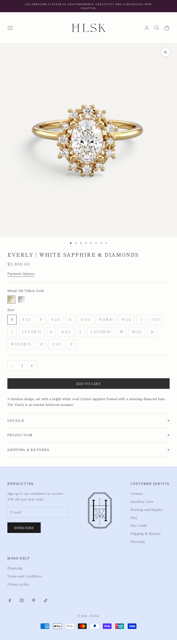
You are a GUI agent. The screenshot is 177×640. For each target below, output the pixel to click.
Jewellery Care (141, 501)
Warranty (137, 541)
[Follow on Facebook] (9, 600)
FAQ (133, 517)
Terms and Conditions (24, 576)
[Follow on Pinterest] (33, 600)
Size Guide (138, 525)
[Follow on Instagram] (21, 600)
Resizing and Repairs (146, 509)
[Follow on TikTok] (45, 600)
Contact (136, 493)
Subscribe (24, 527)
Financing (14, 568)
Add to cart (88, 383)
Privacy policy (18, 584)
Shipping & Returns (145, 533)
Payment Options (20, 273)
